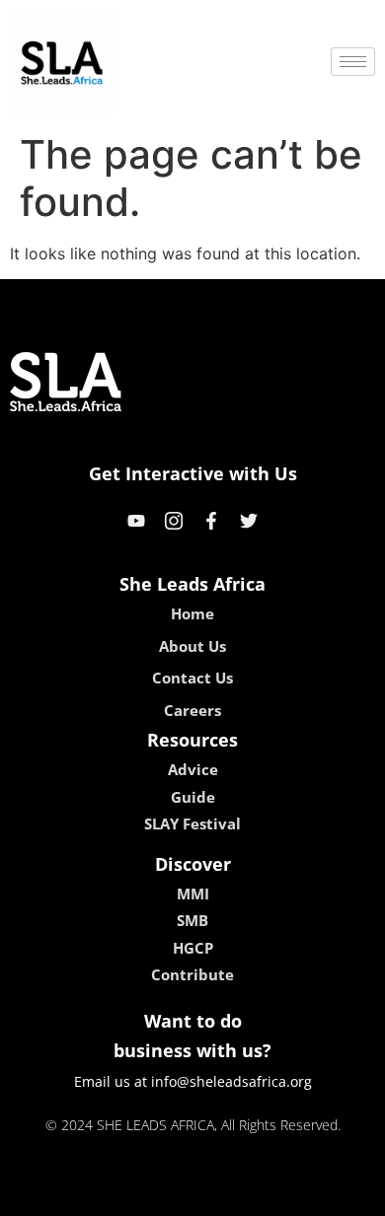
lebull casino (140, 1194)
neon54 (331, 1194)
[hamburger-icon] (353, 61)
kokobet (58, 1194)
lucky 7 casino (245, 1194)
